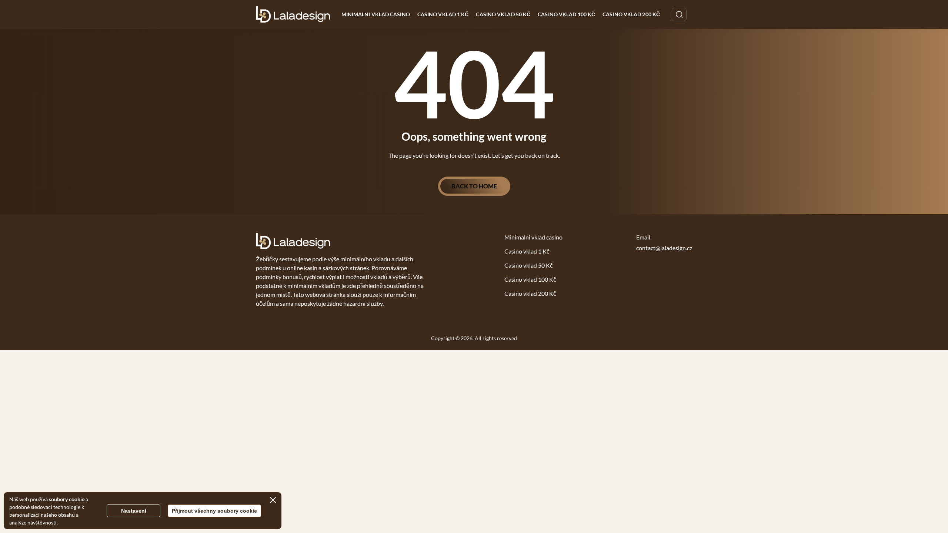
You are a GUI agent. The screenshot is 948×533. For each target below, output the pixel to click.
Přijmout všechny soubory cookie (214, 511)
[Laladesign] (293, 14)
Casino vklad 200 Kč (631, 14)
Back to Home (474, 186)
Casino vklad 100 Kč (566, 14)
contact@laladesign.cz (664, 247)
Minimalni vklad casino (375, 14)
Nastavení (133, 511)
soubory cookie (66, 499)
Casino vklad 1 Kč (443, 14)
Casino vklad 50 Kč (503, 14)
